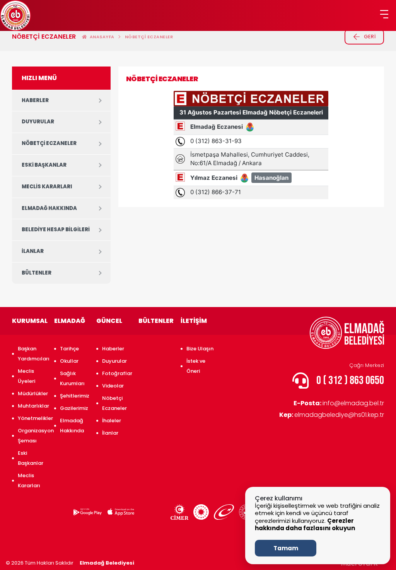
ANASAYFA (100, 37)
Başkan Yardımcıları (32, 353)
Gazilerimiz (74, 408)
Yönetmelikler (32, 418)
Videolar (113, 385)
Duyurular (38, 121)
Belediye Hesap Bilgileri (56, 229)
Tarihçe (69, 348)
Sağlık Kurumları (72, 378)
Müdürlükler (32, 393)
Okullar (69, 361)
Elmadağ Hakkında (49, 208)
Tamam (285, 548)
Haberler (35, 100)
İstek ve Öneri (195, 366)
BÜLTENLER (36, 272)
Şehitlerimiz (74, 395)
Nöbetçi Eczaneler (149, 37)
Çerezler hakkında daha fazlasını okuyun (305, 524)
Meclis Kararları (47, 186)
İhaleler (111, 420)
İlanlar (33, 251)
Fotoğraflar (116, 373)
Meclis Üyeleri (26, 376)
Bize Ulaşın (199, 348)
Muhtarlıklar (32, 406)
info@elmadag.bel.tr (339, 403)
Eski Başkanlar (44, 165)
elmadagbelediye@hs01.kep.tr (331, 414)
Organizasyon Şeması (32, 435)
